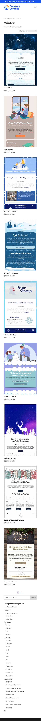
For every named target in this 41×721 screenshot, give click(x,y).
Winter (8, 634)
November (9, 673)
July (7, 660)
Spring (8, 625)
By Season (12, 19)
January (8, 640)
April (7, 650)
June (7, 656)
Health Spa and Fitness (13, 688)
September (9, 666)
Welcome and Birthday (13, 704)
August (8, 663)
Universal (9, 707)
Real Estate (10, 701)
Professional (10, 695)
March (8, 647)
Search (33, 597)
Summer (8, 628)
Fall (7, 631)
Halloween (9, 616)
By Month (7, 638)
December (9, 676)
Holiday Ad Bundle (10, 607)
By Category (8, 679)
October (9, 669)
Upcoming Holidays (10, 613)
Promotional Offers (12, 698)
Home (6, 19)
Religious (9, 682)
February (9, 643)
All (5, 711)
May (7, 653)
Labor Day (9, 619)
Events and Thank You (13, 685)
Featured (7, 610)
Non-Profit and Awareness (15, 691)
